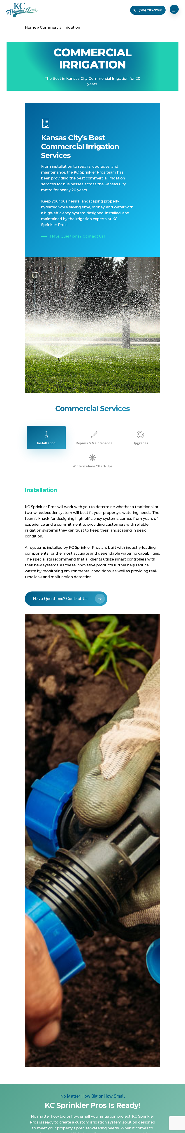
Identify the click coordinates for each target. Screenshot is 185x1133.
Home (30, 27)
